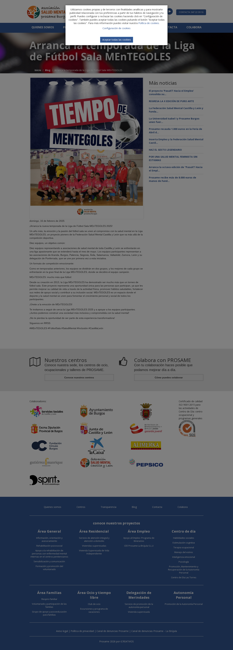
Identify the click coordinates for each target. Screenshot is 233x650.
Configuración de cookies (116, 28)
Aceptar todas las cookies (116, 39)
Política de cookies (148, 23)
